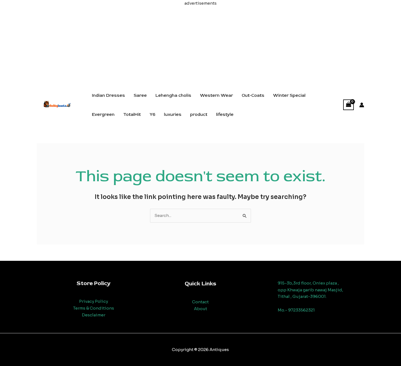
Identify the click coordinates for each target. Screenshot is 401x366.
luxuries (172, 114)
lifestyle (225, 114)
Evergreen (103, 114)
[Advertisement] (200, 45)
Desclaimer (93, 314)
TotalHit (132, 114)
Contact (200, 301)
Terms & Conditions (93, 308)
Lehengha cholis (173, 95)
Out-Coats (253, 95)
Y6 (152, 114)
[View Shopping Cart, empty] (348, 104)
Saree (140, 95)
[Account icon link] (361, 104)
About (200, 308)
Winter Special (289, 95)
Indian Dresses (108, 95)
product (198, 114)
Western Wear (216, 95)
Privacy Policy (93, 301)
